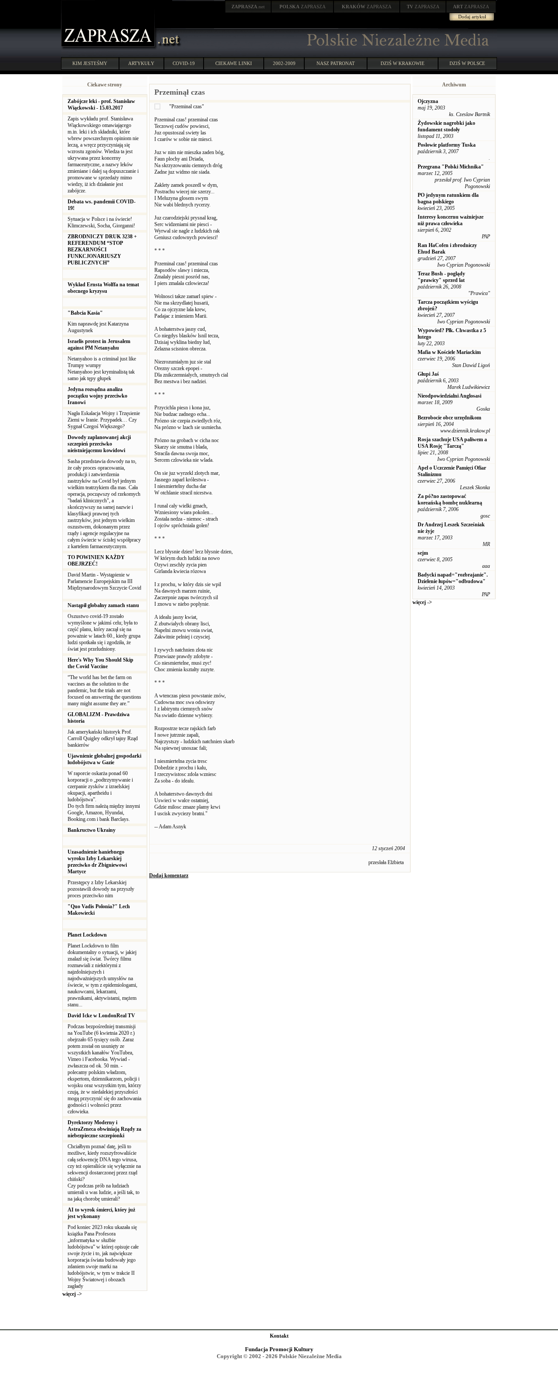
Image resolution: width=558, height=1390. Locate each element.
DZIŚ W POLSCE (467, 63)
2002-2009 (284, 63)
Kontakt (279, 1336)
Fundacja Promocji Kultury (279, 1349)
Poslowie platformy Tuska (447, 145)
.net (248, 6)
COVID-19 (184, 63)
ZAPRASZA (302, 6)
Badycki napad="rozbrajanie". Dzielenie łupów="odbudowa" (453, 578)
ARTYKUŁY (141, 63)
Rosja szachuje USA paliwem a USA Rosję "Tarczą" (452, 442)
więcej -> (72, 1294)
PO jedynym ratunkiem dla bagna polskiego (448, 198)
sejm (423, 553)
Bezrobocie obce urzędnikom (449, 418)
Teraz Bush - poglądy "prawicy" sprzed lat (441, 277)
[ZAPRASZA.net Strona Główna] (109, 48)
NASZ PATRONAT (335, 63)
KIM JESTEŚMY (89, 63)
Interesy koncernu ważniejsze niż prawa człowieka (450, 220)
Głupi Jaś (428, 374)
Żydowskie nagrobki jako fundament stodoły (446, 126)
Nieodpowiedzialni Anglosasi (449, 396)
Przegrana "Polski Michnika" (451, 167)
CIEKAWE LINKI (233, 63)
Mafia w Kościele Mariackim (449, 352)
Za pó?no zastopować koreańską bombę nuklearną (450, 499)
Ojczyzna (428, 101)
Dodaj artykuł (472, 16)
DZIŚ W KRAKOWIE (403, 63)
